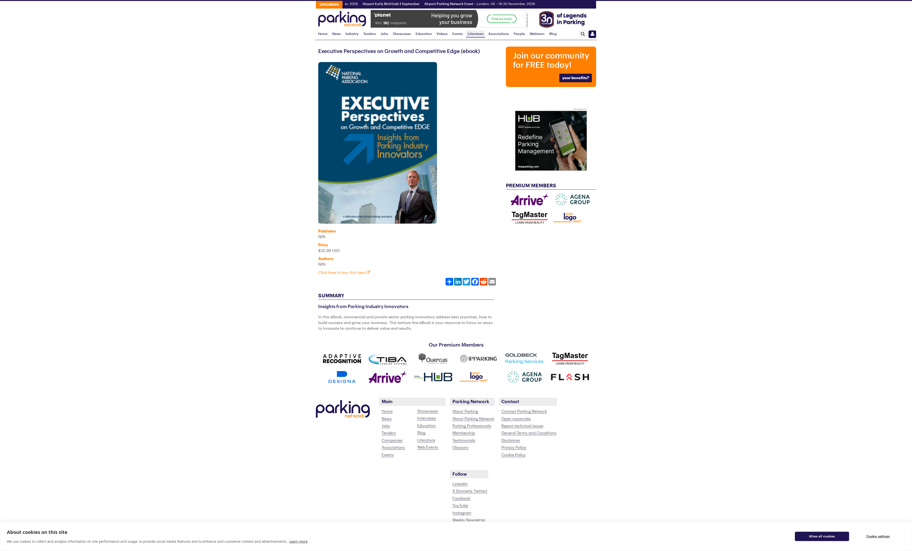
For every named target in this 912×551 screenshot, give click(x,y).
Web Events (427, 447)
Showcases (402, 34)
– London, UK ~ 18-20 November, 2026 (465, 4)
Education (424, 34)
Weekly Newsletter (468, 520)
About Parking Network (473, 419)
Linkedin (460, 484)
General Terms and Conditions (528, 433)
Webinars (537, 34)
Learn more (298, 541)
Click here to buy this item (342, 273)
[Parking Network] (342, 17)
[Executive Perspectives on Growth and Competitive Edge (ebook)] (377, 143)
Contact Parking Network (524, 411)
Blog (553, 34)
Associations (498, 34)
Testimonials (463, 440)
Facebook (461, 498)
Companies (392, 440)
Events (457, 34)
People (519, 34)
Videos (442, 34)
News (336, 34)
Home (323, 34)
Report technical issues (522, 426)
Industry (352, 34)
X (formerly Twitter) (469, 491)
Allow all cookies (822, 536)
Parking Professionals (471, 426)
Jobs (384, 34)
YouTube (460, 505)
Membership (463, 433)
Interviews (426, 418)
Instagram (461, 513)
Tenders (369, 34)
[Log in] (592, 34)
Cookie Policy (513, 455)
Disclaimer (510, 440)
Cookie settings (878, 536)
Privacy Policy (513, 448)
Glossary (460, 448)
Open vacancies (516, 419)
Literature (476, 34)
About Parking (465, 411)
